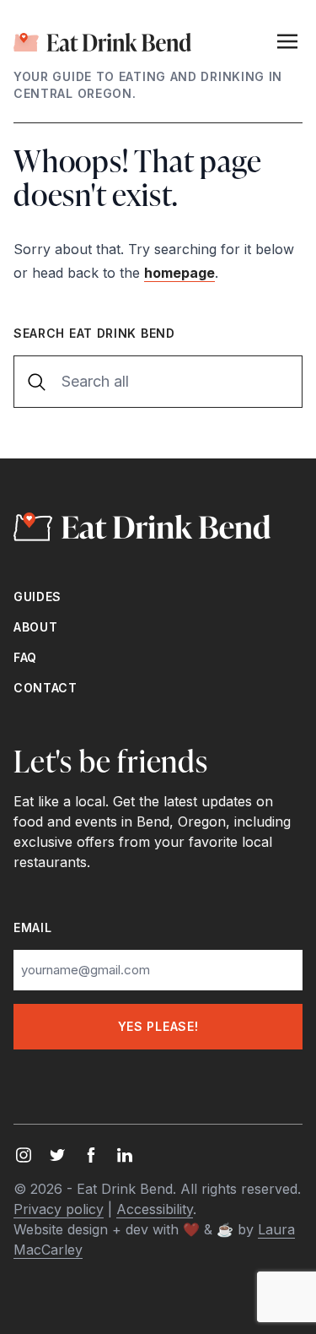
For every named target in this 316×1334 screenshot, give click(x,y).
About (35, 627)
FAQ (25, 657)
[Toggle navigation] (287, 40)
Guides (37, 596)
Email (32, 927)
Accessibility (154, 1209)
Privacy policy (58, 1209)
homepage (179, 272)
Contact (45, 688)
